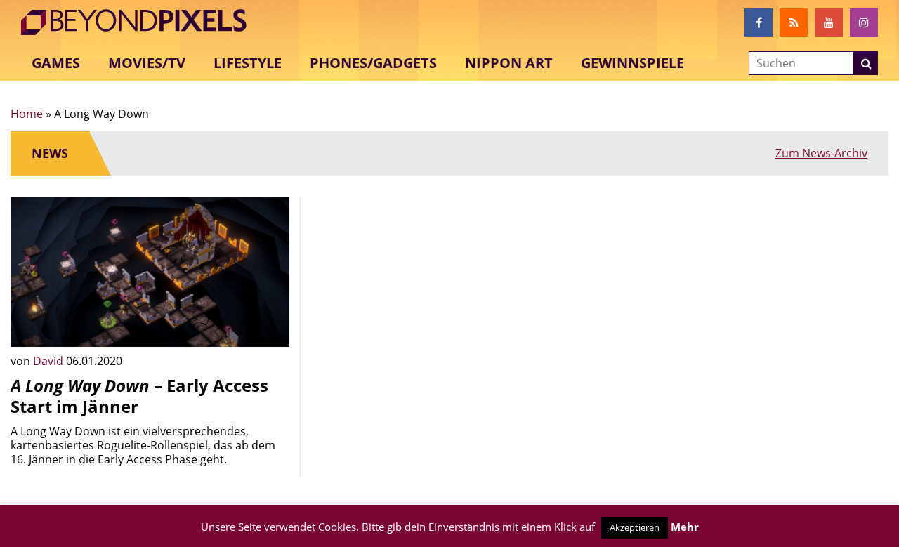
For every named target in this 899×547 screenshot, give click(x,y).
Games (56, 62)
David (49, 361)
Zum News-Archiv (821, 153)
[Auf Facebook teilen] (268, 326)
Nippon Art (509, 62)
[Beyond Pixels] (140, 22)
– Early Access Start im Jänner (139, 396)
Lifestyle (248, 62)
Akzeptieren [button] (635, 527)
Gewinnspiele (632, 62)
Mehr (685, 527)
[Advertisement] (449, 295)
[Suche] (866, 63)
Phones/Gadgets (373, 62)
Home (27, 113)
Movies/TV (146, 62)
